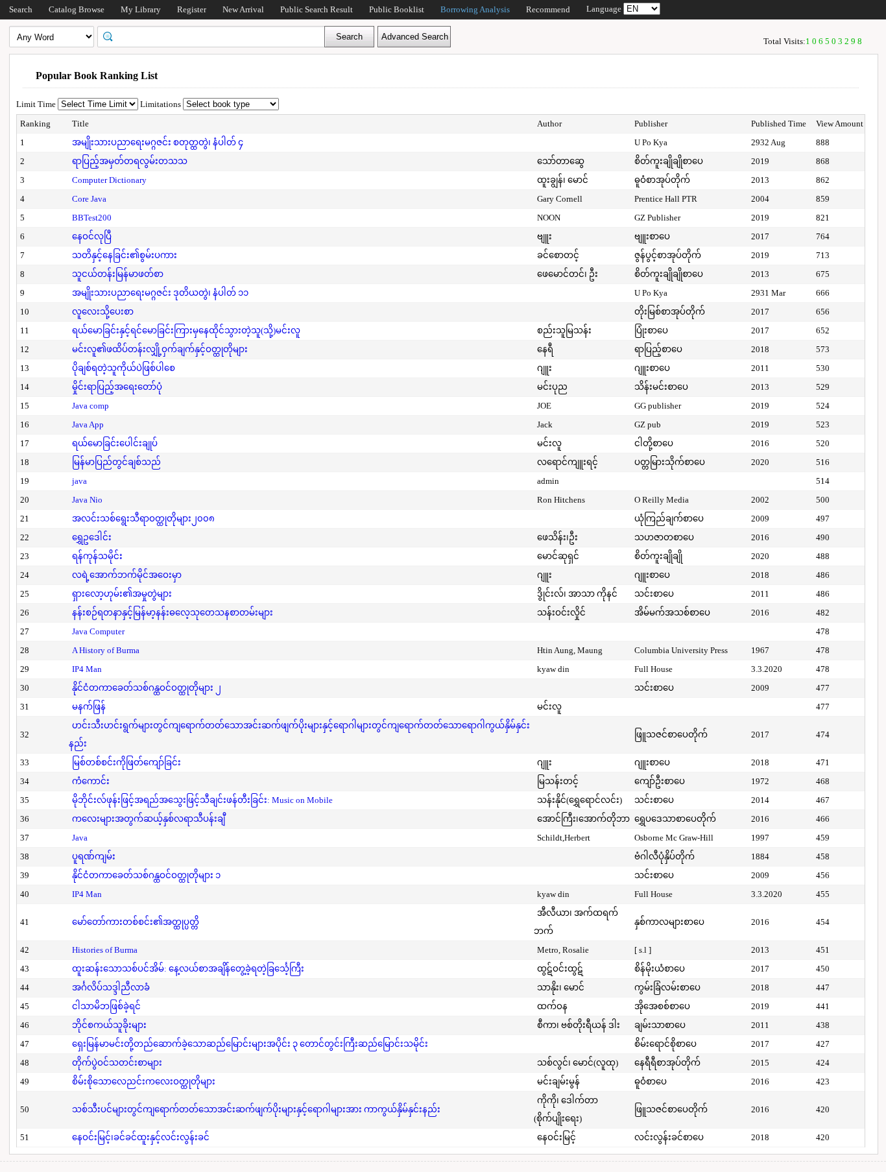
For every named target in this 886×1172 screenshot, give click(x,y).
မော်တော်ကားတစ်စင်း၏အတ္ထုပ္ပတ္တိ (135, 922)
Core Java (89, 199)
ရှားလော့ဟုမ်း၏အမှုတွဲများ (122, 594)
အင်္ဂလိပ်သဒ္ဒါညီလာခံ (111, 987)
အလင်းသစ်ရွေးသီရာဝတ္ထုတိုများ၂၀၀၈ (143, 518)
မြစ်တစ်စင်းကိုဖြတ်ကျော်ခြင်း (126, 762)
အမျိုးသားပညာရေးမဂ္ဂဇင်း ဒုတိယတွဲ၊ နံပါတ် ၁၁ (160, 293)
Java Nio (87, 500)
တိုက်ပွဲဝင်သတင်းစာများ (117, 1063)
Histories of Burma (105, 950)
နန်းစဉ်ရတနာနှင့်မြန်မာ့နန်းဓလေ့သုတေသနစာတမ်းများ (172, 612)
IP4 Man (87, 669)
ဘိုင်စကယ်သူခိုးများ (109, 1025)
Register (191, 9)
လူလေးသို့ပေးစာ (103, 312)
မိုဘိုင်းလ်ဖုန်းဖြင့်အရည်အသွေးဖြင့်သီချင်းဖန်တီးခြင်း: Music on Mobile (202, 800)
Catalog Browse (76, 9)
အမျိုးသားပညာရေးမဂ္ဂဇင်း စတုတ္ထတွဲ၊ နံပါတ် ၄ (157, 142)
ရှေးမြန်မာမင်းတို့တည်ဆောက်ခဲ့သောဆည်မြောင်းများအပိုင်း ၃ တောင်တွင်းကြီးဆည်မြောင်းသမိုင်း (250, 1044)
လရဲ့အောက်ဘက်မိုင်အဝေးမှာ (127, 575)
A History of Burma (105, 650)
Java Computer (98, 631)
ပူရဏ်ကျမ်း (93, 856)
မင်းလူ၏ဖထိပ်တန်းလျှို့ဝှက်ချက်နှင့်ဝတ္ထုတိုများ (160, 349)
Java (80, 838)
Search (20, 9)
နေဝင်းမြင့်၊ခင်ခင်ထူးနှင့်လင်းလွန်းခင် (141, 1137)
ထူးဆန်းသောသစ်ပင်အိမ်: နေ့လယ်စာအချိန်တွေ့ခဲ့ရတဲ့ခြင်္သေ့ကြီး (188, 969)
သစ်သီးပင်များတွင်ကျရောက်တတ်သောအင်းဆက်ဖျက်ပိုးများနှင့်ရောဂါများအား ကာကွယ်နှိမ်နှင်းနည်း (256, 1109)
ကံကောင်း (91, 781)
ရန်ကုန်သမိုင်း (97, 556)
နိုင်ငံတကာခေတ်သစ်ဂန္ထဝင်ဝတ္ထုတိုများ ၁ (146, 875)
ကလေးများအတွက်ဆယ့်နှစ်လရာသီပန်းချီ (148, 819)
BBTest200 (92, 217)
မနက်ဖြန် (89, 707)
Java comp (90, 406)
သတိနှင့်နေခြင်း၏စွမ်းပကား (124, 255)
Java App (88, 424)
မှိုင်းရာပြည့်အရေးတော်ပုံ (117, 387)
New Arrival (243, 9)
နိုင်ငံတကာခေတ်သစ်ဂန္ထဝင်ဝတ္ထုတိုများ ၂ (146, 688)
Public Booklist (396, 9)
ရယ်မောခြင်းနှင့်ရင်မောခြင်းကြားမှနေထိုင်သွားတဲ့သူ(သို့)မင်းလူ (186, 330)
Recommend (548, 9)
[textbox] (215, 35)
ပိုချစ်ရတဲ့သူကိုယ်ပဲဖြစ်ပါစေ (123, 368)
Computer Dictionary (109, 180)
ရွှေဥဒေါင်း (92, 537)
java (79, 481)
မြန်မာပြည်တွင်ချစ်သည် (116, 462)
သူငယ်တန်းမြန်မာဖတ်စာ (117, 274)
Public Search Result (316, 9)
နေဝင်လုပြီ (92, 236)
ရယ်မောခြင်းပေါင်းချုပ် (115, 443)
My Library (141, 9)
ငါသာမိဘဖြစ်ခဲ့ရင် (106, 1006)
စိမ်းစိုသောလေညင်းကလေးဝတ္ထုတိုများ (143, 1081)
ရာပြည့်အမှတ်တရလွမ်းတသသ (129, 161)
